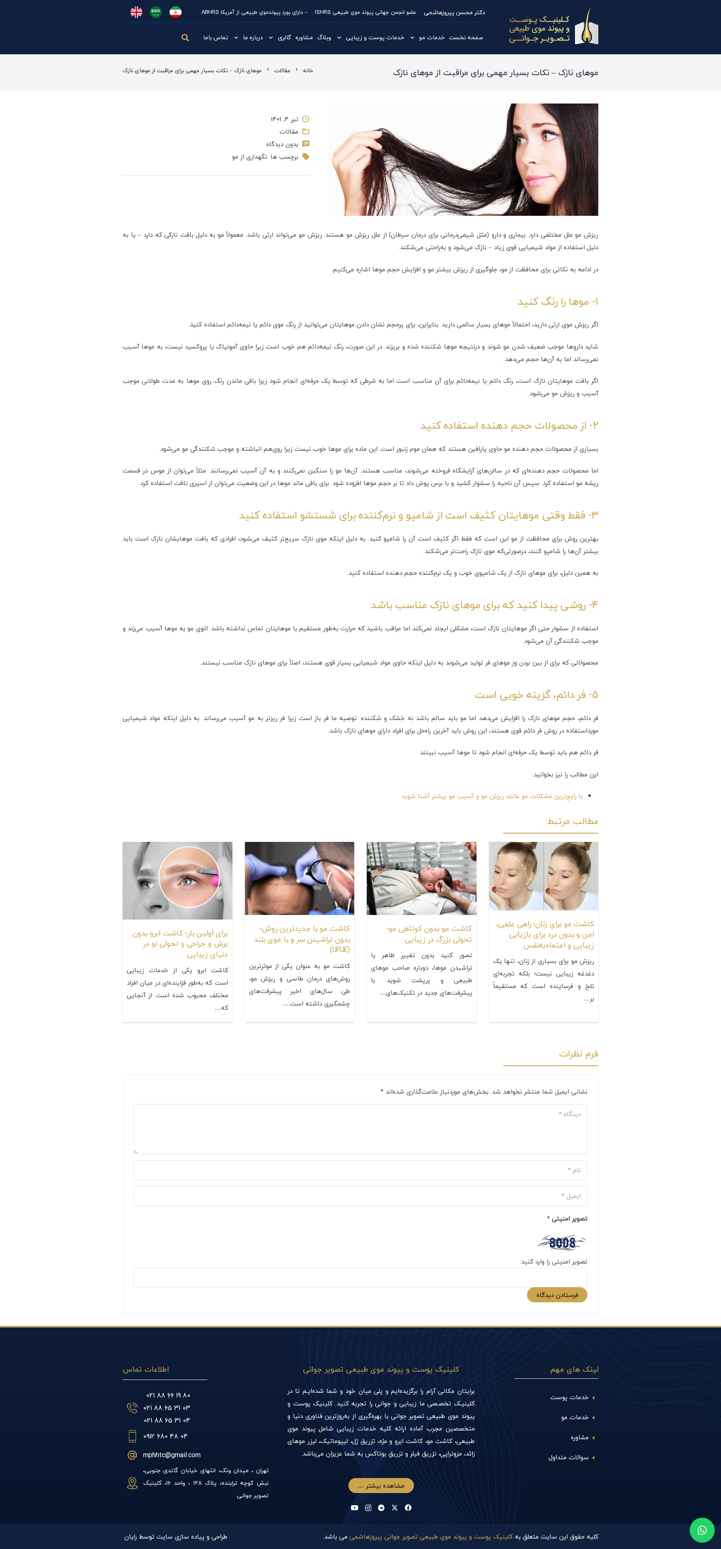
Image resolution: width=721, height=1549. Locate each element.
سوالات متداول (569, 1457)
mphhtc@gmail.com (172, 1455)
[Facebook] (408, 1507)
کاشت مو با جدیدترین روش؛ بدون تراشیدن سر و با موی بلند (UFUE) (302, 939)
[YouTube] (354, 1507)
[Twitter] (394, 1507)
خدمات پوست (569, 1397)
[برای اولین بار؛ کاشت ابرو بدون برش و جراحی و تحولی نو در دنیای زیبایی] (177, 848)
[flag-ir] (175, 12)
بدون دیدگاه (282, 144)
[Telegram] (381, 1507)
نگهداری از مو (249, 156)
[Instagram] (368, 1508)
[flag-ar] (156, 12)
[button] (185, 37)
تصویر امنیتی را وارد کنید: (553, 1261)
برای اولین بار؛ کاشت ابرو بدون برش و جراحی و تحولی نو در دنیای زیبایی (180, 943)
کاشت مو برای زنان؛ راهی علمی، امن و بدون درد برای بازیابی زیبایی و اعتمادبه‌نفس (545, 934)
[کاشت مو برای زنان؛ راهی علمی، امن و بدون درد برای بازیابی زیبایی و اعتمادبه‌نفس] (544, 848)
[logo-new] (553, 27)
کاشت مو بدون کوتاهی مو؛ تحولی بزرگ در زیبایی (429, 933)
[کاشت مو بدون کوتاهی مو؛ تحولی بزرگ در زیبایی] (421, 848)
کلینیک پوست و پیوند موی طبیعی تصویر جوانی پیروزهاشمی (431, 1536)
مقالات (289, 131)
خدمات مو (575, 1417)
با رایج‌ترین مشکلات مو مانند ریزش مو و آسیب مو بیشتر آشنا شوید (492, 796)
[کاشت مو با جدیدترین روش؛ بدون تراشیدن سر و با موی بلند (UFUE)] (300, 848)
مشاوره (580, 1437)
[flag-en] (136, 12)
